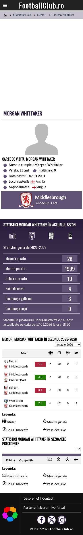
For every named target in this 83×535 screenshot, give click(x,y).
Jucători (41, 15)
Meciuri (44, 203)
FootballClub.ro (41, 5)
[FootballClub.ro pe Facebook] (41, 522)
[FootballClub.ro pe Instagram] (61, 522)
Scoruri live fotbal (52, 508)
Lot (55, 203)
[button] (5, 5)
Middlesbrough (22, 15)
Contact (47, 499)
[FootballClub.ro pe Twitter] (51, 522)
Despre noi (31, 499)
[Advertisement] (41, 63)
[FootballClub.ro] (5, 15)
